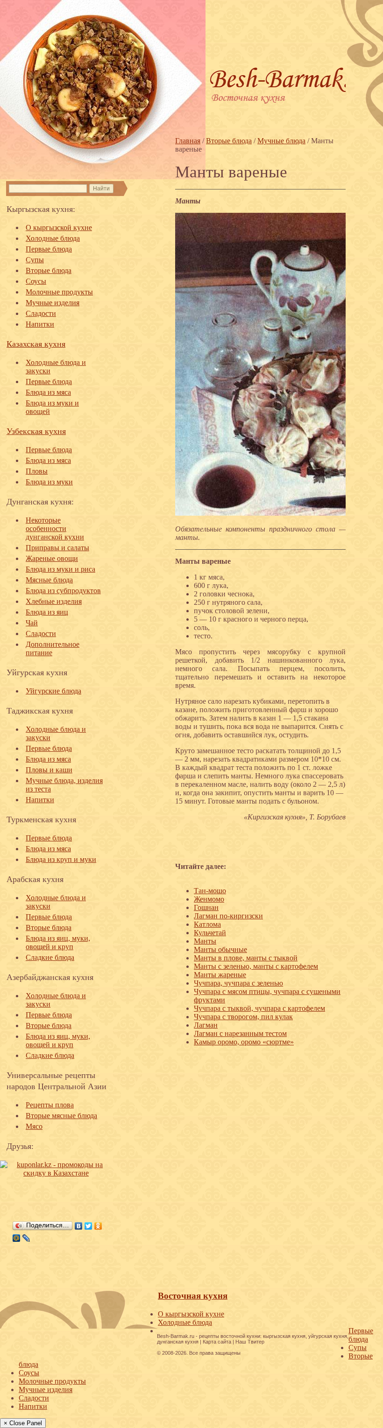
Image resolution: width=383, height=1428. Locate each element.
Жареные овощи (52, 558)
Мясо (34, 1126)
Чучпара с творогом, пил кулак (243, 1017)
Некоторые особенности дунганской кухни (55, 528)
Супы (35, 260)
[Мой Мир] (16, 1238)
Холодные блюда (53, 238)
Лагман (206, 1025)
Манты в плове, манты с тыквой (246, 958)
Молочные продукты (59, 292)
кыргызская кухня (284, 1336)
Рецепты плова (50, 1105)
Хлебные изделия (54, 601)
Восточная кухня (192, 1296)
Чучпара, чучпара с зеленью (238, 983)
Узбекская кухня (36, 430)
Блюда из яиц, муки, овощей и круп (58, 942)
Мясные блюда (49, 580)
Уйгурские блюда (53, 691)
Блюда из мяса (48, 392)
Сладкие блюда (50, 957)
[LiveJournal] (26, 1238)
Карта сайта (217, 1341)
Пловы (37, 471)
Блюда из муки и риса (60, 569)
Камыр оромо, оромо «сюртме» (244, 1042)
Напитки (40, 324)
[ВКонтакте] (79, 1226)
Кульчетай (210, 933)
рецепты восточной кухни (229, 1336)
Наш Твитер (249, 1341)
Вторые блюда (48, 270)
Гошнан (206, 907)
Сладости (41, 313)
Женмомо (209, 899)
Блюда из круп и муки (61, 859)
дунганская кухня (178, 1341)
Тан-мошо (210, 891)
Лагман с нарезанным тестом (240, 1033)
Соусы (36, 281)
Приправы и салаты (57, 548)
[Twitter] (88, 1226)
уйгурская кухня (327, 1336)
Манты (205, 941)
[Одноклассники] (98, 1226)
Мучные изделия (52, 303)
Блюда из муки (49, 482)
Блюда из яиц (47, 612)
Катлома (207, 924)
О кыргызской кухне (59, 227)
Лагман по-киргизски (228, 916)
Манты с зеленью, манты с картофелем (256, 966)
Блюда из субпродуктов (63, 591)
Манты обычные (220, 949)
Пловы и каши (49, 770)
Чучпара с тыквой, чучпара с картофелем (259, 1008)
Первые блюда (49, 249)
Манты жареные (220, 975)
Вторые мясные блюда (61, 1116)
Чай (32, 623)
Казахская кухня (36, 343)
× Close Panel (23, 1423)
